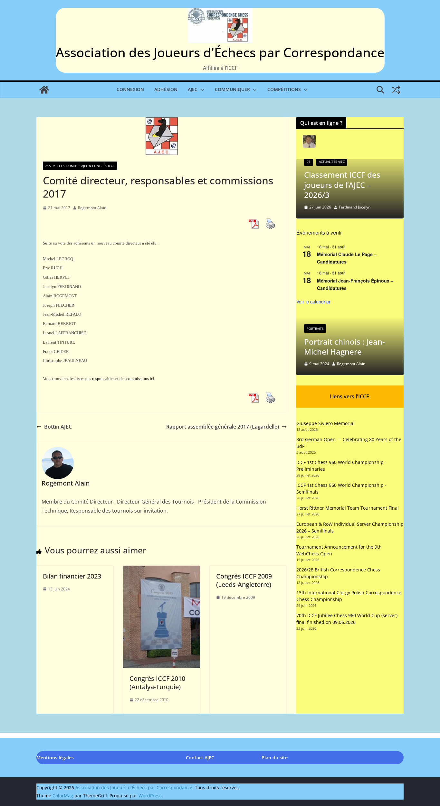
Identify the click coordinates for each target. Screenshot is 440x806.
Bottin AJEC (58, 426)
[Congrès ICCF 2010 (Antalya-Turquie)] (161, 570)
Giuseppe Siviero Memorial (325, 423)
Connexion (130, 89)
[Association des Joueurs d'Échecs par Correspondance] (44, 89)
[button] (201, 90)
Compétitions (284, 89)
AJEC (192, 89)
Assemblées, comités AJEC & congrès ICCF (79, 165)
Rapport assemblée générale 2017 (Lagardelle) (222, 426)
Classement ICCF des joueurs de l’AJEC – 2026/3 (342, 184)
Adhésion (165, 89)
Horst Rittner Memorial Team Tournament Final (347, 508)
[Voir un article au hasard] (396, 89)
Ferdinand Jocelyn (354, 207)
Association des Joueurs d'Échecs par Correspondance (220, 52)
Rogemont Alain (92, 207)
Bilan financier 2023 (72, 576)
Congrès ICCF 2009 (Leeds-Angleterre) (244, 580)
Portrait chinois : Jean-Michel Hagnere (344, 346)
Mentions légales (55, 758)
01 (309, 161)
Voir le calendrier (313, 301)
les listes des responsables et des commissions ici (112, 378)
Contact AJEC (200, 758)
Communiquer (232, 89)
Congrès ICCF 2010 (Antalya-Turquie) (157, 682)
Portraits (315, 328)
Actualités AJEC (332, 161)
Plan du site (275, 758)
